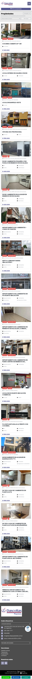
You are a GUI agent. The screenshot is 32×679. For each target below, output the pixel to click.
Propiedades (4, 654)
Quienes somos (5, 650)
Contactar (16, 677)
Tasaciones (4, 652)
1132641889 (7, 633)
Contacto (4, 655)
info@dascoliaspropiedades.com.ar (13, 636)
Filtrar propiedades (17, 9)
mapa (26, 18)
